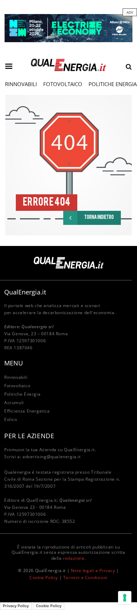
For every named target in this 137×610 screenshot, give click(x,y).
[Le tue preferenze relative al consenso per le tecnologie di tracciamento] (124, 597)
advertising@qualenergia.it (51, 457)
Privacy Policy (16, 605)
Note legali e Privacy (93, 570)
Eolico (10, 419)
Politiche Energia (22, 394)
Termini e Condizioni (85, 577)
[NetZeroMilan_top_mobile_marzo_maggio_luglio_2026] (68, 27)
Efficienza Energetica (27, 411)
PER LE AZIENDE (29, 435)
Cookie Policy (44, 577)
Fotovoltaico (62, 83)
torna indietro (99, 217)
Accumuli (14, 402)
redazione (73, 558)
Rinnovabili (21, 83)
